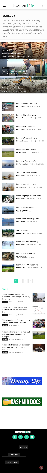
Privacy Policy (12, 462)
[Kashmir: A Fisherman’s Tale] (8, 164)
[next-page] (30, 281)
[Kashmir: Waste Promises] (8, 118)
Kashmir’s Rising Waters (25, 207)
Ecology (5, 50)
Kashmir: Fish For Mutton (25, 127)
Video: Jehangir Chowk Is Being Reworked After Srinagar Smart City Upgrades (16, 296)
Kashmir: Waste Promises (26, 115)
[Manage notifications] (41, 468)
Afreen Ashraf (7, 74)
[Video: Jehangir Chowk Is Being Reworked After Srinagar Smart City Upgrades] (39, 297)
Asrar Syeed (6, 91)
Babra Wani (20, 106)
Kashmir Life (20, 233)
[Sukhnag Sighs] (8, 233)
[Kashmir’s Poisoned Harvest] (8, 141)
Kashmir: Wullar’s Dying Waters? (28, 219)
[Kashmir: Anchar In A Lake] (8, 152)
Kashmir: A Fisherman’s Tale (26, 161)
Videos (5, 302)
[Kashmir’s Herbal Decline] (8, 256)
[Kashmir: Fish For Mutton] (8, 129)
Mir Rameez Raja (22, 164)
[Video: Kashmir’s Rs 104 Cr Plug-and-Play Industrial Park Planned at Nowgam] (39, 335)
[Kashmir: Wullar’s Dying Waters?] (8, 222)
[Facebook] (14, 437)
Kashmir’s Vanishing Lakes (26, 184)
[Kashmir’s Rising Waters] (8, 210)
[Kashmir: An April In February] (8, 245)
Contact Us (14, 455)
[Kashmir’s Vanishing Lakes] (8, 187)
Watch (5, 289)
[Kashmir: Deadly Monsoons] (8, 106)
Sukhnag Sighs (22, 230)
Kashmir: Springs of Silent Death (28, 196)
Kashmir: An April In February (27, 242)
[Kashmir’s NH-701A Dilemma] (8, 268)
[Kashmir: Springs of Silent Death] (8, 199)
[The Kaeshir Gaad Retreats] (8, 176)
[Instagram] (20, 437)
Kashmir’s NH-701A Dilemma (27, 265)
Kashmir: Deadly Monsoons (26, 104)
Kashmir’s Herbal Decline (25, 253)
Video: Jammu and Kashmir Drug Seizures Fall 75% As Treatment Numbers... (14, 309)
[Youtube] (32, 437)
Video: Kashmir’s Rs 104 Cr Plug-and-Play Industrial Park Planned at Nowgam (16, 334)
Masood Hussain (8, 56)
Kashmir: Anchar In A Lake (26, 150)
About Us (23, 447)
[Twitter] (26, 437)
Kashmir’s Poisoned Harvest (26, 138)
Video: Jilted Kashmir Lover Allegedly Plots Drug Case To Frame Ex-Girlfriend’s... (16, 347)
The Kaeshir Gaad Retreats (26, 173)
